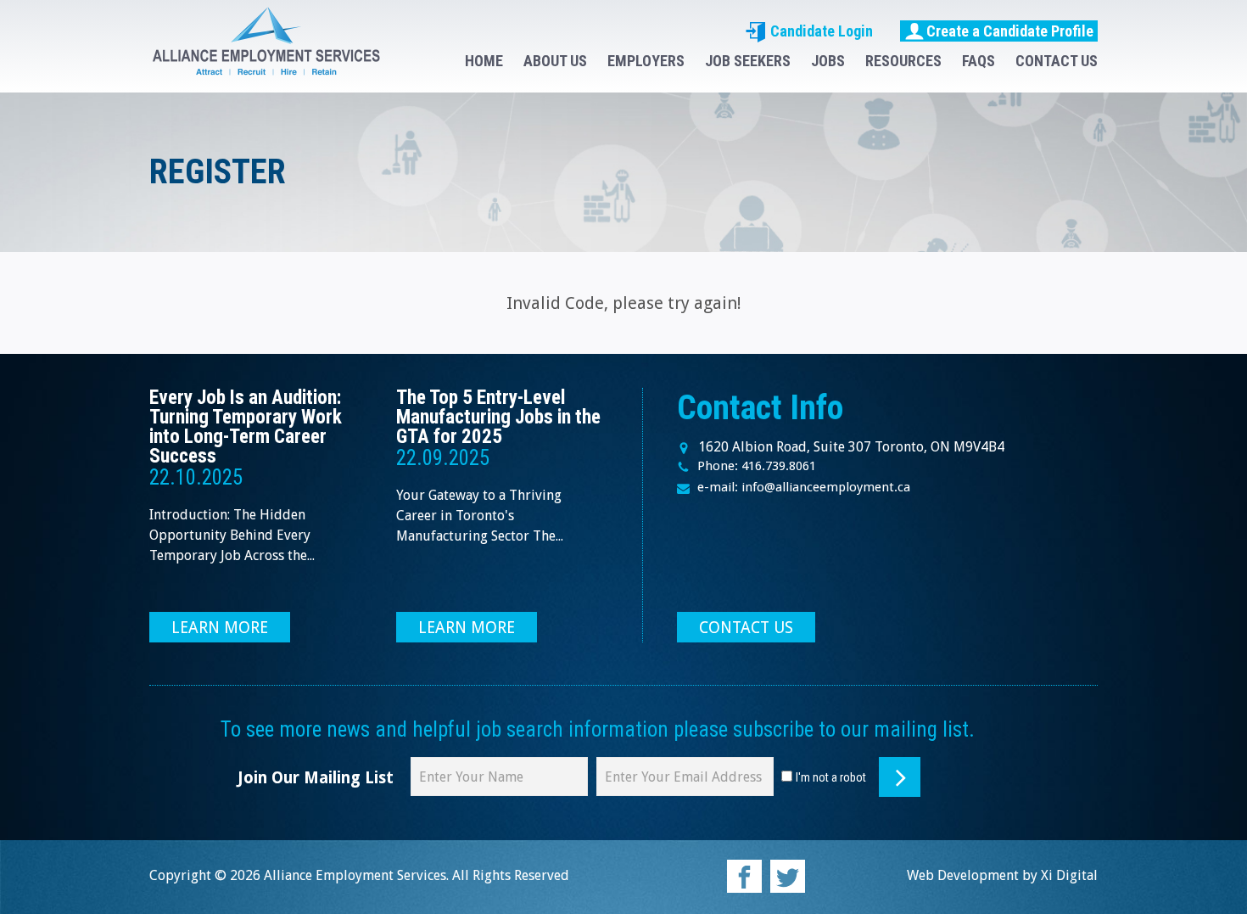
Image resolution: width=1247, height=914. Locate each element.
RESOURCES (903, 61)
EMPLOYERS (646, 61)
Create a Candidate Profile (1009, 31)
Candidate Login (820, 31)
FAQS (978, 61)
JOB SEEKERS (748, 61)
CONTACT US (1056, 61)
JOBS (828, 61)
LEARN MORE (219, 627)
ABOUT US (555, 61)
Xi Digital (1069, 875)
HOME (484, 61)
